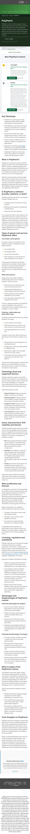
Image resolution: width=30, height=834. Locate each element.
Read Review (20, 78)
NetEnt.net (5, 796)
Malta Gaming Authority (21, 552)
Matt (11, 39)
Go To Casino (12, 78)
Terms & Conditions (17, 782)
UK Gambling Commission (11, 554)
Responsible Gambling (12, 783)
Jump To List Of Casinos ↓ (15, 52)
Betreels (12, 83)
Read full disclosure (11, 49)
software (19, 24)
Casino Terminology (8, 782)
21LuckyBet (13, 65)
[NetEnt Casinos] (7, 2)
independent (22, 146)
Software (11, 15)
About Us (20, 783)
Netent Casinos (5, 15)
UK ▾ (22, 2)
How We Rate (15, 785)
